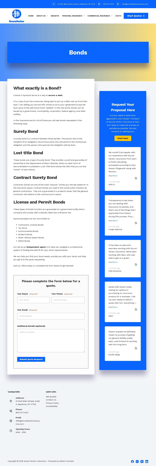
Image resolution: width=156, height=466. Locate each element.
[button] (122, 138)
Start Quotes (134, 16)
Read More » (113, 176)
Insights (55, 16)
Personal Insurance (72, 16)
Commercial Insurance (99, 16)
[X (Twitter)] (142, 461)
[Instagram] (137, 461)
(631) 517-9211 (108, 4)
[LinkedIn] (146, 461)
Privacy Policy (52, 403)
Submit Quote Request (31, 359)
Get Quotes (51, 396)
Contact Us (51, 400)
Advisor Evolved (66, 461)
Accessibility (52, 406)
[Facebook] (132, 461)
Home (31, 16)
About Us (41, 16)
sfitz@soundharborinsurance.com (135, 4)
